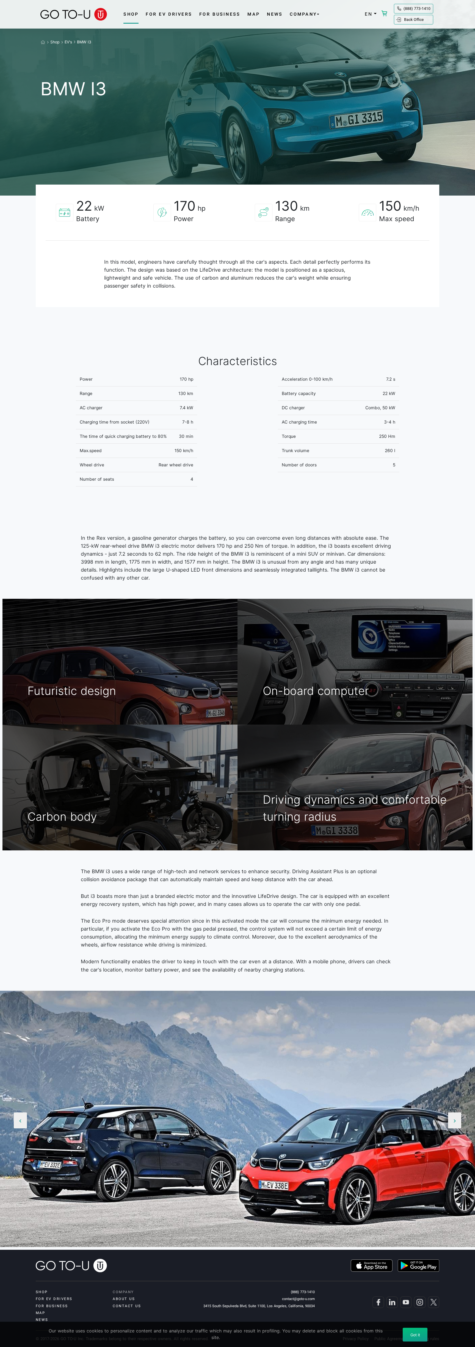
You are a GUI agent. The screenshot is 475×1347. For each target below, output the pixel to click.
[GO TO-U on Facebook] (377, 1302)
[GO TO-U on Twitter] (433, 1302)
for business (219, 14)
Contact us (127, 1306)
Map (253, 14)
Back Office (414, 19)
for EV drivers (169, 14)
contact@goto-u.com (298, 1299)
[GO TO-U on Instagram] (419, 1302)
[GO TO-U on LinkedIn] (391, 1302)
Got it (415, 1334)
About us (124, 1299)
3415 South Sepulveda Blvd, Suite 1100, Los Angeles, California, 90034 (259, 1306)
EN (369, 14)
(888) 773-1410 (417, 8)
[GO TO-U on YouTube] (405, 1302)
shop (131, 14)
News (275, 14)
